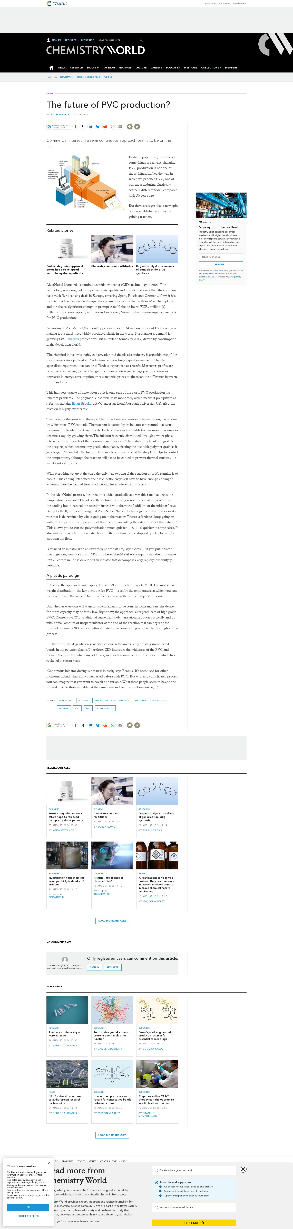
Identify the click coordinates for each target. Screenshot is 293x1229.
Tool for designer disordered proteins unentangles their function (112, 1036)
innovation (159, 700)
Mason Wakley (154, 901)
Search (141, 40)
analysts (73, 339)
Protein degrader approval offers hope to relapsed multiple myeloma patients (64, 269)
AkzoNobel (65, 700)
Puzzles (108, 76)
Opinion (98, 809)
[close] (178, 118)
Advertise (67, 1161)
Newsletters (67, 76)
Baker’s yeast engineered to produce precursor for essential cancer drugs (156, 1036)
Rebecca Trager (65, 1045)
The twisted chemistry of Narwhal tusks (65, 1034)
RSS (123, 1161)
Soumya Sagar (153, 1048)
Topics (81, 1161)
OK (28, 1207)
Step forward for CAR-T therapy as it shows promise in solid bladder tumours (156, 1100)
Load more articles (112, 920)
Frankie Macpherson (148, 1114)
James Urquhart (110, 1048)
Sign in (94, 967)
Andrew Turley (60, 114)
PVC (77, 708)
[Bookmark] (137, 127)
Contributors (108, 1161)
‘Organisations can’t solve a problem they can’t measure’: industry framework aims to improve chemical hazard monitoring (157, 884)
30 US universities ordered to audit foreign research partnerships (66, 1100)
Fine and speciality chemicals (112, 700)
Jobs (79, 76)
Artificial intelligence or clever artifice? (108, 879)
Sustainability (105, 708)
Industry (140, 700)
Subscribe (87, 40)
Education (224, 3)
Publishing (210, 3)
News (49, 93)
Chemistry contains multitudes (112, 266)
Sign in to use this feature (162, 118)
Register (70, 40)
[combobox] (119, 40)
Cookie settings (28, 1216)
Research (144, 809)
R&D (88, 708)
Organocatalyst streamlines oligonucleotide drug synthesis (155, 269)
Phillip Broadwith (57, 896)
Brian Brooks (81, 403)
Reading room (93, 76)
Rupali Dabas (152, 830)
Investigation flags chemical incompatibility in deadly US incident (66, 881)
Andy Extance (63, 830)
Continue (191, 1223)
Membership (240, 3)
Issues (92, 1161)
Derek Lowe (106, 826)
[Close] (49, 1162)
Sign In (56, 40)
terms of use (208, 273)
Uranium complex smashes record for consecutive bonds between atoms (112, 1100)
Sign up (219, 264)
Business (83, 700)
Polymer (64, 708)
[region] (28, 1192)
